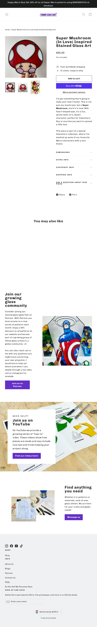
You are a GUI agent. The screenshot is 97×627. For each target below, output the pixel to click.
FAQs (7, 582)
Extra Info (62, 160)
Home (7, 30)
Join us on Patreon (17, 384)
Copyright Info (65, 167)
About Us (9, 564)
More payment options (74, 92)
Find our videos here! (26, 456)
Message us (73, 517)
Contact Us (10, 578)
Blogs (7, 568)
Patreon (9, 573)
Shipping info (64, 175)
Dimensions (63, 152)
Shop (7, 555)
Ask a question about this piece (71, 183)
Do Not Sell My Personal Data (18, 587)
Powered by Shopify (48, 618)
